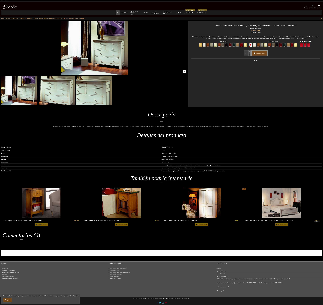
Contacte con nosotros (8, 276)
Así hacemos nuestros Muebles (10, 278)
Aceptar (7, 300)
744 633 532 (222, 273)
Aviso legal (5, 268)
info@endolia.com (224, 276)
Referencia (253, 28)
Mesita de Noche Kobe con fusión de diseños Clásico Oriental (102, 220)
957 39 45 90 (222, 271)
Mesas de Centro (114, 276)
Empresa (4, 274)
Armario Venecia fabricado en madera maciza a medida (180, 220)
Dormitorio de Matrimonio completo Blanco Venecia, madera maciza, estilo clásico (268, 220)
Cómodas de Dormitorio (116, 274)
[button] (124, 12)
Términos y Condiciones (8, 270)
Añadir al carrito (260, 53)
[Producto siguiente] (321, 18)
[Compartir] (254, 60)
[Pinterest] (256, 60)
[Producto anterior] (320, 18)
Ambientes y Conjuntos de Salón (118, 268)
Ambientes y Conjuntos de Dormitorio (120, 272)
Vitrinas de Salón (114, 270)
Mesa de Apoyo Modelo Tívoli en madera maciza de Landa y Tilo (23, 220)
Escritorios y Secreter (115, 278)
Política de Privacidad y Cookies (10, 272)
